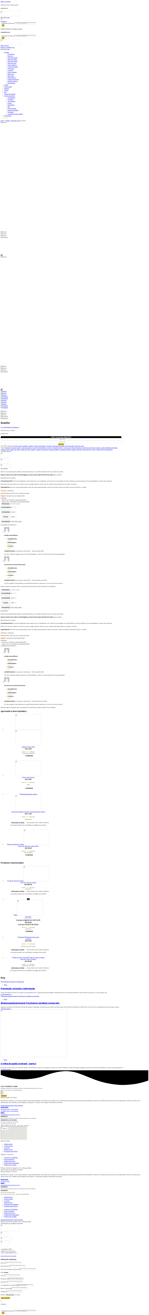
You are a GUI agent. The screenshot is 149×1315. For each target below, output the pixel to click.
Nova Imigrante (76, 448)
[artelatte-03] (4, 398)
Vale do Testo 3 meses (28, 959)
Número (4, 1282)
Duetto (49, 448)
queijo (98, 448)
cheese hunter (16, 448)
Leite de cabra (70, 446)
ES (52, 448)
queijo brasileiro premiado (109, 448)
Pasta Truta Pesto (28, 777)
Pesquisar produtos (8, 23)
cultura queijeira (26, 448)
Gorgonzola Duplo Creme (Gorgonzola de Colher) (28, 812)
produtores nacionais (89, 448)
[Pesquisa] (3, 25)
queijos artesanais (42, 450)
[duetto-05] (4, 395)
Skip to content (6, 2)
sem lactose (87, 450)
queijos (33, 450)
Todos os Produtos (40, 446)
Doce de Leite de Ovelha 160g (28, 846)
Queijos (7, 121)
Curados (49, 446)
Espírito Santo (58, 448)
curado (34, 448)
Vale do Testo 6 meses (28, 882)
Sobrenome (5, 1266)
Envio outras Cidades (21, 446)
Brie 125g (28, 917)
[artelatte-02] (4, 397)
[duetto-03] (4, 391)
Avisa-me (61, 444)
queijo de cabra (15, 450)
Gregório (28, 939)
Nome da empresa (10, 1269)
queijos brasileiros (54, 450)
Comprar (29, 755)
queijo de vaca (25, 450)
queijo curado (5, 450)
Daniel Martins (41, 448)
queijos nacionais (76, 450)
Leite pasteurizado (59, 446)
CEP (2, 1276)
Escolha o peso (17, 822)
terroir (94, 450)
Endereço (4, 1279)
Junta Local (67, 448)
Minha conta (7, 46)
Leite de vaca (15, 121)
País (2, 1272)
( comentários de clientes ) (10, 427)
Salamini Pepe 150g (28, 747)
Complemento (9, 1285)
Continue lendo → (6, 994)
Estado (3, 1295)
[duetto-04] (4, 393)
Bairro (6, 1288)
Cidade (3, 1291)
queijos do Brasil (65, 450)
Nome (3, 1263)
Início (2, 121)
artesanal (7, 448)
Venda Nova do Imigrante (104, 450)
